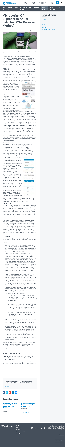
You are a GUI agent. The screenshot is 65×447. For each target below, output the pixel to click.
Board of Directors (20, 431)
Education (16, 7)
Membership (37, 7)
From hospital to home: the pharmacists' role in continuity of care (28, 405)
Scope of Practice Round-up (49, 29)
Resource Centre (25, 3)
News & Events (43, 8)
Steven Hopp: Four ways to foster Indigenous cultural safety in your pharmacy (10, 405)
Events (43, 24)
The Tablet (44, 27)
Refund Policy (61, 435)
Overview (44, 19)
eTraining (18, 429)
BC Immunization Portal (42, 3)
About (4, 7)
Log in (57, 3)
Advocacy (9, 7)
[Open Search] (61, 3)
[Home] (10, 3)
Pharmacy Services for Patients (25, 8)
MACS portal (52, 3)
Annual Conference (52, 8)
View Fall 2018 (7, 386)
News (43, 22)
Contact (60, 7)
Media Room (33, 3)
